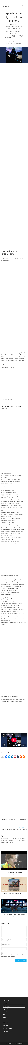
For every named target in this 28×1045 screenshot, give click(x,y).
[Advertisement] (14, 84)
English (8, 701)
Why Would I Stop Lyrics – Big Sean (14, 893)
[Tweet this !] (9, 756)
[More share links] (24, 756)
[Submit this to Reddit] (21, 756)
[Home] (9, 42)
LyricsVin (5, 6)
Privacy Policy (6, 1031)
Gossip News (6, 1011)
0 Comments (13, 30)
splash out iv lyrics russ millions (21, 36)
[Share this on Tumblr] (18, 756)
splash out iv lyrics (13, 36)
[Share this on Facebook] (6, 756)
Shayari (4, 1014)
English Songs (15, 28)
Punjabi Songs (6, 1006)
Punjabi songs (18, 699)
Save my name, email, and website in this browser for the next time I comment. (13, 955)
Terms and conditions (8, 1028)
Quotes (4, 1017)
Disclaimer (5, 1025)
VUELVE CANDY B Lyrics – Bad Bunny (14, 914)
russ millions (9, 36)
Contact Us (5, 1022)
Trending (5, 1003)
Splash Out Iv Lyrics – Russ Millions (14, 43)
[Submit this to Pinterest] (15, 756)
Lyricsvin (13, 24)
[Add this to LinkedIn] (12, 756)
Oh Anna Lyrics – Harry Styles (14, 872)
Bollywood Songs (7, 1009)
